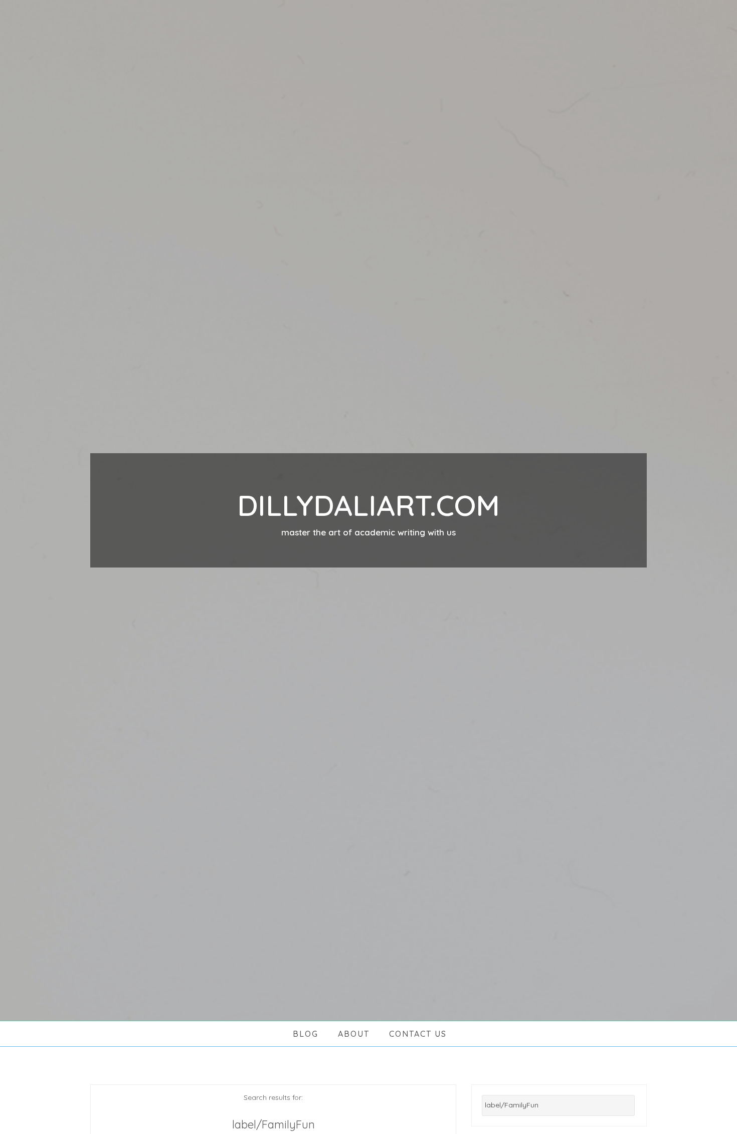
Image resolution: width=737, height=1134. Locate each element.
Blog (305, 1034)
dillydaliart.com (368, 505)
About (354, 1034)
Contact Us (418, 1034)
